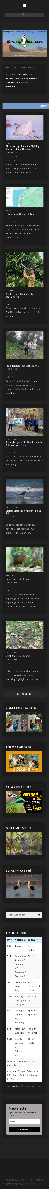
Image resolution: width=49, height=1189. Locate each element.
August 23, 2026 (11, 582)
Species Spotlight (12, 507)
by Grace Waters (12, 156)
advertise (19, 78)
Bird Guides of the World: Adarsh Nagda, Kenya (22, 295)
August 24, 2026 (11, 369)
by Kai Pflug (10, 517)
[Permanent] (24, 139)
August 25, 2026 (11, 152)
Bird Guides (10, 291)
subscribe (31, 78)
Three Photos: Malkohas (17, 579)
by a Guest (9, 373)
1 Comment (9, 304)
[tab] (24, 105)
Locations (9, 211)
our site (23, 74)
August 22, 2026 (11, 659)
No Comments (10, 160)
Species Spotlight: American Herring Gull (23, 512)
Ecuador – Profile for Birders (20, 214)
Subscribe (24, 1129)
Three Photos (10, 576)
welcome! (10, 86)
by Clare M (10, 663)
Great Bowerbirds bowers (18, 656)
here (13, 1086)
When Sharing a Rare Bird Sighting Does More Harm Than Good (22, 148)
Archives (16, 653)
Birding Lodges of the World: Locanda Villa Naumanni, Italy (24, 444)
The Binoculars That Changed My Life (24, 366)
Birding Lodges (11, 439)
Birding (8, 143)
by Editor (9, 218)
